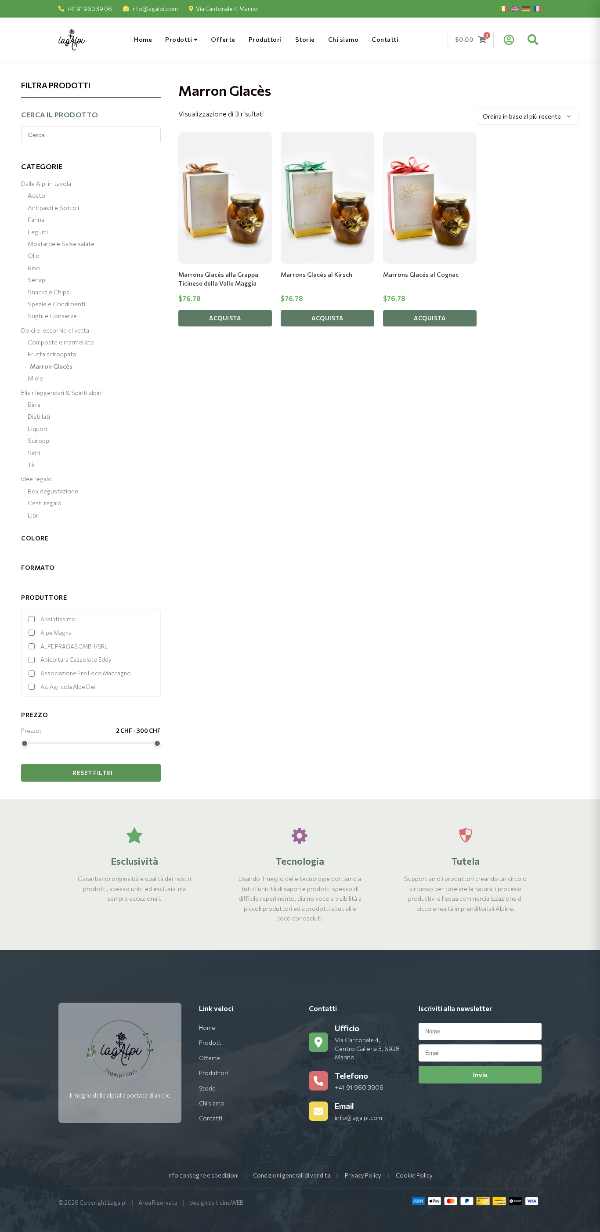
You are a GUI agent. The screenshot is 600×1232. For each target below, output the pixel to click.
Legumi (38, 232)
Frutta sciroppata (52, 354)
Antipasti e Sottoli (53, 207)
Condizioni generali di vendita (291, 1175)
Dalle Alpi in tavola (46, 183)
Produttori (265, 39)
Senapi (37, 279)
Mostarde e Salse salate (61, 243)
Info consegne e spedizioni (203, 1175)
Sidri (34, 453)
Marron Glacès (51, 366)
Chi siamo (343, 39)
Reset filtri (92, 772)
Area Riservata (157, 1202)
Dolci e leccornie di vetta (55, 330)
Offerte (223, 39)
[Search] (533, 39)
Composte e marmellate (61, 342)
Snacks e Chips (48, 292)
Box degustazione (53, 491)
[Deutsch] (526, 8)
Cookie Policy (414, 1175)
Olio (34, 255)
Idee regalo (36, 478)
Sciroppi (39, 440)
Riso (34, 268)
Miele (35, 378)
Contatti (385, 39)
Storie (305, 39)
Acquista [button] (225, 318)
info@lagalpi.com (154, 8)
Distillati (39, 416)
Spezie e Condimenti (56, 304)
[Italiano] (503, 8)
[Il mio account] (508, 39)
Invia (480, 1074)
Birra (34, 404)
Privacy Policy (363, 1175)
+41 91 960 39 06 (89, 8)
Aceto (36, 195)
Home (143, 39)
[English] (515, 8)
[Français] (538, 8)
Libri (34, 515)
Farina (36, 219)
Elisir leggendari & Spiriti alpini (62, 392)
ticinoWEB (229, 1202)
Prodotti (179, 39)
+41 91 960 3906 (359, 1087)
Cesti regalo (44, 503)
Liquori (37, 428)
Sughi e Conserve (52, 315)
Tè (31, 464)
